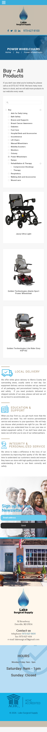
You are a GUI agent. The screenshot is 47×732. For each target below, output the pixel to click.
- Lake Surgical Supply (27, 713)
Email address (9, 518)
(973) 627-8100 (29, 634)
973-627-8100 (31, 30)
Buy (17, 52)
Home (8, 52)
